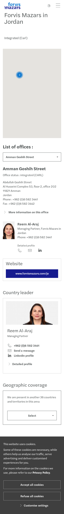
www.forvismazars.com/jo (32, 273)
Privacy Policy (41, 472)
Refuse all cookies (32, 496)
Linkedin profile (23, 356)
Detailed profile (26, 245)
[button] (19, 74)
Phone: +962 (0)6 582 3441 (34, 237)
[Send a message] (30, 251)
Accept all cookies (32, 485)
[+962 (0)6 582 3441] (19, 251)
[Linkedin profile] (40, 251)
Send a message (24, 351)
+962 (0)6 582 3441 (26, 346)
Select (32, 415)
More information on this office (28, 212)
